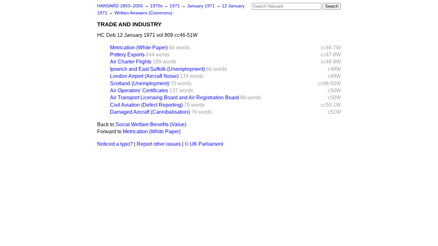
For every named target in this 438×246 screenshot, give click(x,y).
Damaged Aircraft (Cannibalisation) (150, 112)
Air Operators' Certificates (139, 90)
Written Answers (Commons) (143, 13)
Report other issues (159, 144)
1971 (175, 6)
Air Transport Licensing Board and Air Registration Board (174, 97)
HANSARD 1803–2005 (120, 6)
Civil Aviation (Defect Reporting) (146, 105)
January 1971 (201, 6)
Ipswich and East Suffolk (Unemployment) (157, 69)
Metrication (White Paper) (139, 47)
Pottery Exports (127, 54)
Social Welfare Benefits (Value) (150, 124)
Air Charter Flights (130, 61)
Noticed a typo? (115, 144)
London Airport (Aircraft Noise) (144, 76)
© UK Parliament (204, 144)
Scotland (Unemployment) (139, 83)
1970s (157, 6)
